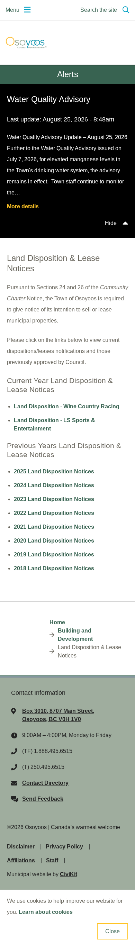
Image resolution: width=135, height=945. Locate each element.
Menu (12, 10)
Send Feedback (42, 799)
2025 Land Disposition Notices (54, 471)
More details (23, 206)
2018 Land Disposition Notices (54, 568)
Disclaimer (21, 846)
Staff (52, 860)
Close (112, 931)
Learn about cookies (46, 912)
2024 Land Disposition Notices (54, 485)
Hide (111, 223)
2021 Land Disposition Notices (54, 527)
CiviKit (68, 874)
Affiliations (21, 860)
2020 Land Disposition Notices (54, 541)
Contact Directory (45, 783)
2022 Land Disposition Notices (54, 513)
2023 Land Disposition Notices (54, 499)
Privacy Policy (64, 846)
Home (57, 622)
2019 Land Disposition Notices (54, 554)
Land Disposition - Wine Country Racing (66, 406)
